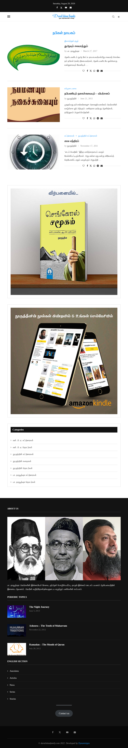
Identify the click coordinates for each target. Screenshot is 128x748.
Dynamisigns (84, 743)
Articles (13, 678)
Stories (13, 699)
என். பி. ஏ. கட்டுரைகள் (23, 440)
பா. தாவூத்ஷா (73, 51)
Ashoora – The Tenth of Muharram (48, 625)
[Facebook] (57, 7)
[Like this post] (83, 71)
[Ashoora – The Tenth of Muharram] (16, 630)
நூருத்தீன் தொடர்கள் (22, 468)
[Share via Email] (102, 71)
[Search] (113, 16)
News (12, 685)
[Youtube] (66, 7)
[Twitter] (61, 7)
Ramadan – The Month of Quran (46, 644)
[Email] (71, 7)
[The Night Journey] (16, 611)
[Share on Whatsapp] (94, 71)
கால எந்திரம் (71, 141)
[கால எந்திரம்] (33, 152)
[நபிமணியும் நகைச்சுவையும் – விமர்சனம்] (33, 104)
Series (12, 692)
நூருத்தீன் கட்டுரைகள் (23, 454)
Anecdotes (14, 671)
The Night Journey (39, 607)
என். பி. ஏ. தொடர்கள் (22, 447)
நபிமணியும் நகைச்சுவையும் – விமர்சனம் (87, 93)
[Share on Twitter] (91, 70)
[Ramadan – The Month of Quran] (16, 649)
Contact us (64, 713)
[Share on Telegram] (98, 71)
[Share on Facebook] (87, 71)
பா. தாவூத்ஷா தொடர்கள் (24, 482)
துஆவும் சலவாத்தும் (76, 46)
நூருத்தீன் (72, 98)
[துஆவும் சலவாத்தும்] (33, 57)
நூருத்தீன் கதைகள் (22, 461)
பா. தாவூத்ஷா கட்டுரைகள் (24, 475)
